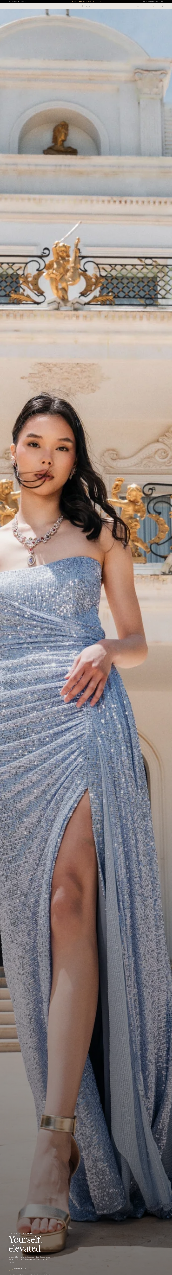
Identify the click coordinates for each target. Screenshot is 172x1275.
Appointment (155, 6)
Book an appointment (39, 1274)
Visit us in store (17, 1274)
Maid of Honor (30, 6)
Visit (146, 6)
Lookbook (140, 6)
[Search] (162, 6)
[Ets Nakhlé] (86, 6)
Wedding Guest (42, 6)
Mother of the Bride (16, 6)
